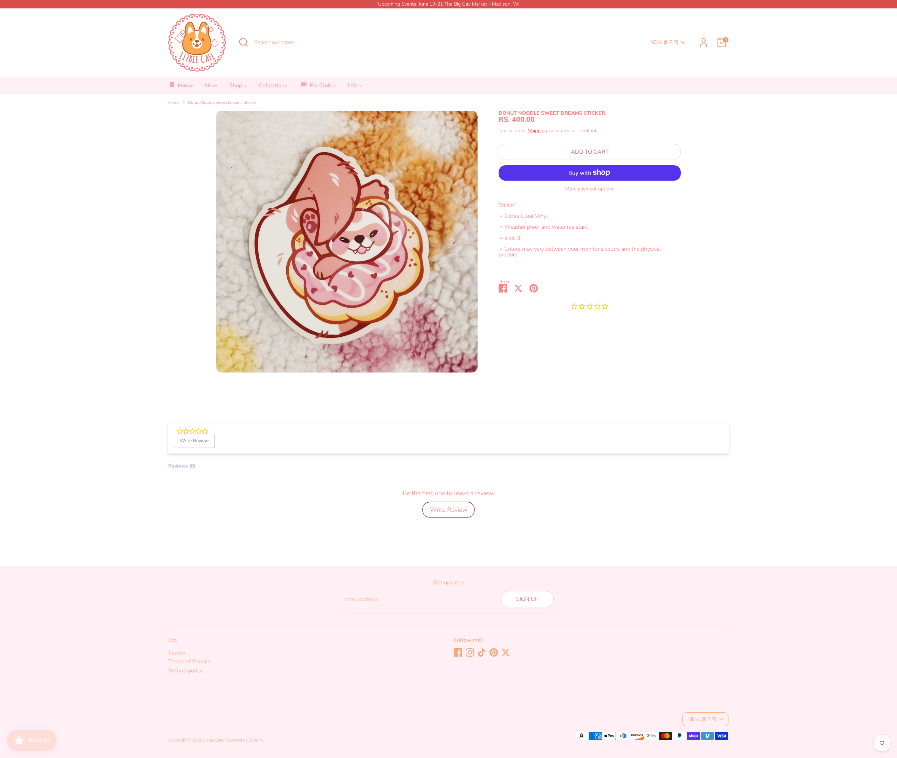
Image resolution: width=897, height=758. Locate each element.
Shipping (537, 130)
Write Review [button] (194, 440)
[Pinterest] (493, 652)
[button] (589, 306)
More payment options (590, 189)
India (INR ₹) (664, 42)
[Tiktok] (482, 652)
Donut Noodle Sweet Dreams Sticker (222, 102)
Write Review (448, 509)
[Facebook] (458, 652)
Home (173, 102)
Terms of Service (189, 661)
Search (176, 653)
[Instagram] (470, 652)
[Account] (704, 42)
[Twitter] (505, 652)
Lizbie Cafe (213, 740)
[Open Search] (244, 42)
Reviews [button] (182, 466)
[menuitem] (181, 87)
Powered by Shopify (244, 740)
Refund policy (185, 671)
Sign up (527, 599)
